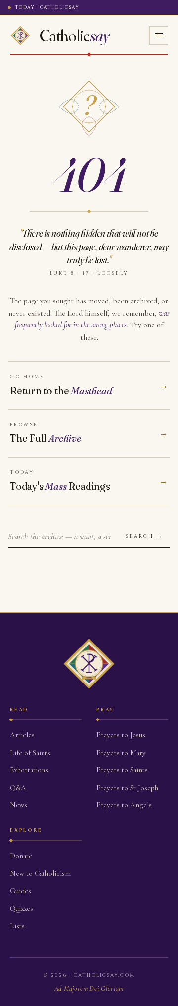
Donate (21, 855)
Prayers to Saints (122, 769)
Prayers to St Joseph (127, 787)
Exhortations (29, 769)
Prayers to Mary (121, 752)
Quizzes (21, 908)
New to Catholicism (40, 873)
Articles (22, 734)
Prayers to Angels (124, 804)
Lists (17, 925)
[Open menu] (158, 35)
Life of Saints (30, 752)
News (18, 804)
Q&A (18, 787)
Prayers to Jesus (120, 734)
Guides (20, 890)
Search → (144, 536)
